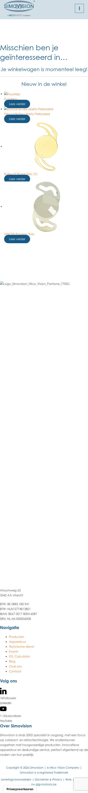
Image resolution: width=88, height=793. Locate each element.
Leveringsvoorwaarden (16, 779)
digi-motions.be (46, 784)
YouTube (6, 720)
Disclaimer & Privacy (48, 779)
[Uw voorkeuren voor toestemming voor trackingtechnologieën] (20, 789)
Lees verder (17, 104)
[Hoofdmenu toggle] (79, 8)
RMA (68, 779)
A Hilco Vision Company (63, 767)
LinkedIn (5, 703)
